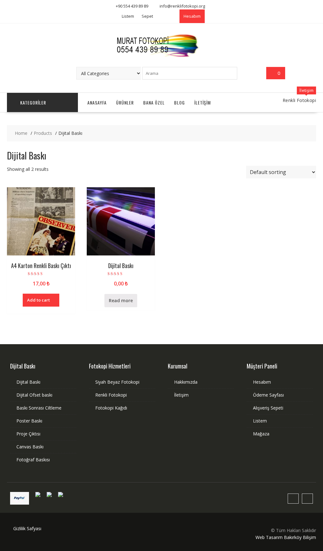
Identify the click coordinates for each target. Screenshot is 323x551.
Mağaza (261, 434)
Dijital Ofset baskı (34, 395)
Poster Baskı (29, 421)
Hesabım (192, 16)
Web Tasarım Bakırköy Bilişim (285, 537)
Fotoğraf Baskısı (33, 460)
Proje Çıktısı (28, 434)
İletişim (202, 102)
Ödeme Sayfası (268, 395)
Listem (128, 16)
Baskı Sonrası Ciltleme (39, 408)
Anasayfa (97, 102)
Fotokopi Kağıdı (111, 408)
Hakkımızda (185, 382)
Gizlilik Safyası (27, 528)
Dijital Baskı (28, 382)
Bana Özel (154, 102)
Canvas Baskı (30, 447)
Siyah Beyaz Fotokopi (117, 382)
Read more (121, 300)
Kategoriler (33, 102)
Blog (179, 102)
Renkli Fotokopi (111, 395)
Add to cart (38, 300)
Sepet (147, 16)
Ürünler (125, 102)
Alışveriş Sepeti (268, 408)
